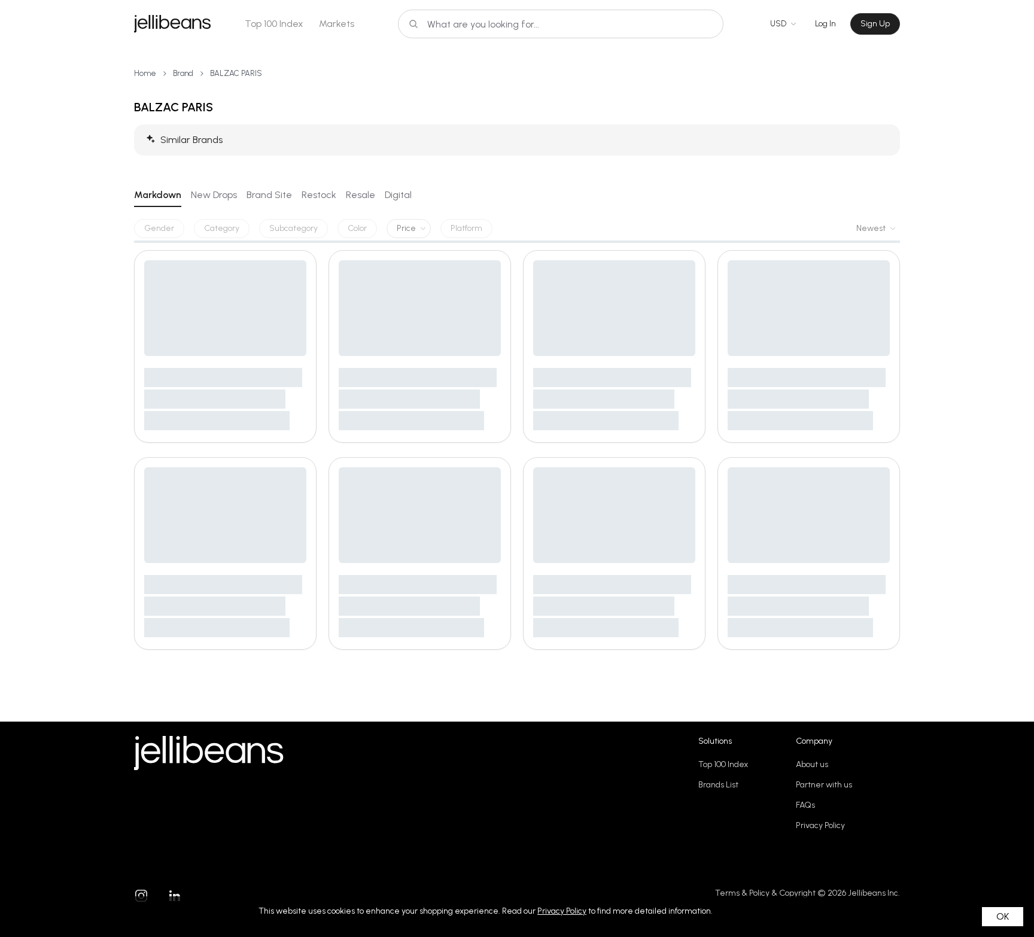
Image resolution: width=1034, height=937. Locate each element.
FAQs (805, 805)
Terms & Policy (742, 893)
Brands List (718, 785)
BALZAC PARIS (236, 73)
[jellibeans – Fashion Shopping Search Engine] (172, 24)
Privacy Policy (820, 825)
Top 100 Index (274, 23)
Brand (183, 73)
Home (145, 73)
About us (812, 764)
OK (1002, 916)
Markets (336, 23)
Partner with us (824, 785)
